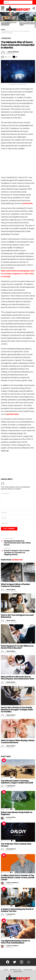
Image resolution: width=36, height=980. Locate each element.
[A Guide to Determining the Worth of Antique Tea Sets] (18, 897)
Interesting (17, 560)
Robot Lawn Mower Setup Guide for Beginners (16, 813)
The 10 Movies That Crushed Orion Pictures (16, 845)
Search (30, 3)
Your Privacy (27, 969)
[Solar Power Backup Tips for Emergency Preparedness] (9, 16)
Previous (1, 20)
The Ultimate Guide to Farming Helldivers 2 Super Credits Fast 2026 (17, 781)
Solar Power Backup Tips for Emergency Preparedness (8, 24)
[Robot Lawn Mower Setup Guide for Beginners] (18, 800)
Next (35, 20)
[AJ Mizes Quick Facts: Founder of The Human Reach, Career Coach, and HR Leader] (18, 863)
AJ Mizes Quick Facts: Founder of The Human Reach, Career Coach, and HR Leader (17, 877)
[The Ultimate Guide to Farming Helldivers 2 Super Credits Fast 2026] (18, 768)
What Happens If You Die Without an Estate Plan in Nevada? (17, 647)
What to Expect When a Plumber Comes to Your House (15, 585)
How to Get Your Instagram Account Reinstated (17, 616)
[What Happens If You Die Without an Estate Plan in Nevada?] (18, 633)
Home (6, 969)
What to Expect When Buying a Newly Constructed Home (18, 741)
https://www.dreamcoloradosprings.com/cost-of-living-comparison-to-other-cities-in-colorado (18, 274)
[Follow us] (33, 8)
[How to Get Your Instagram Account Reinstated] (18, 603)
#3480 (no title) (15, 969)
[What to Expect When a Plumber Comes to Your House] (18, 572)
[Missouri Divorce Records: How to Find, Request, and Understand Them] (18, 664)
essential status (12, 414)
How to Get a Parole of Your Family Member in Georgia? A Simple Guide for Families (17, 709)
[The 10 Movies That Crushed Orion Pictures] (18, 832)
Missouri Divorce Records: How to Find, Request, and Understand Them (17, 677)
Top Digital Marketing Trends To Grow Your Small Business (15, 941)
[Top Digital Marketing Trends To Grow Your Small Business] (18, 929)
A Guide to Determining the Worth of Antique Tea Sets (17, 910)
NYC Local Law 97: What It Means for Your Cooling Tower (27, 24)
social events (27, 203)
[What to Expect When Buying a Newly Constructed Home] (18, 728)
